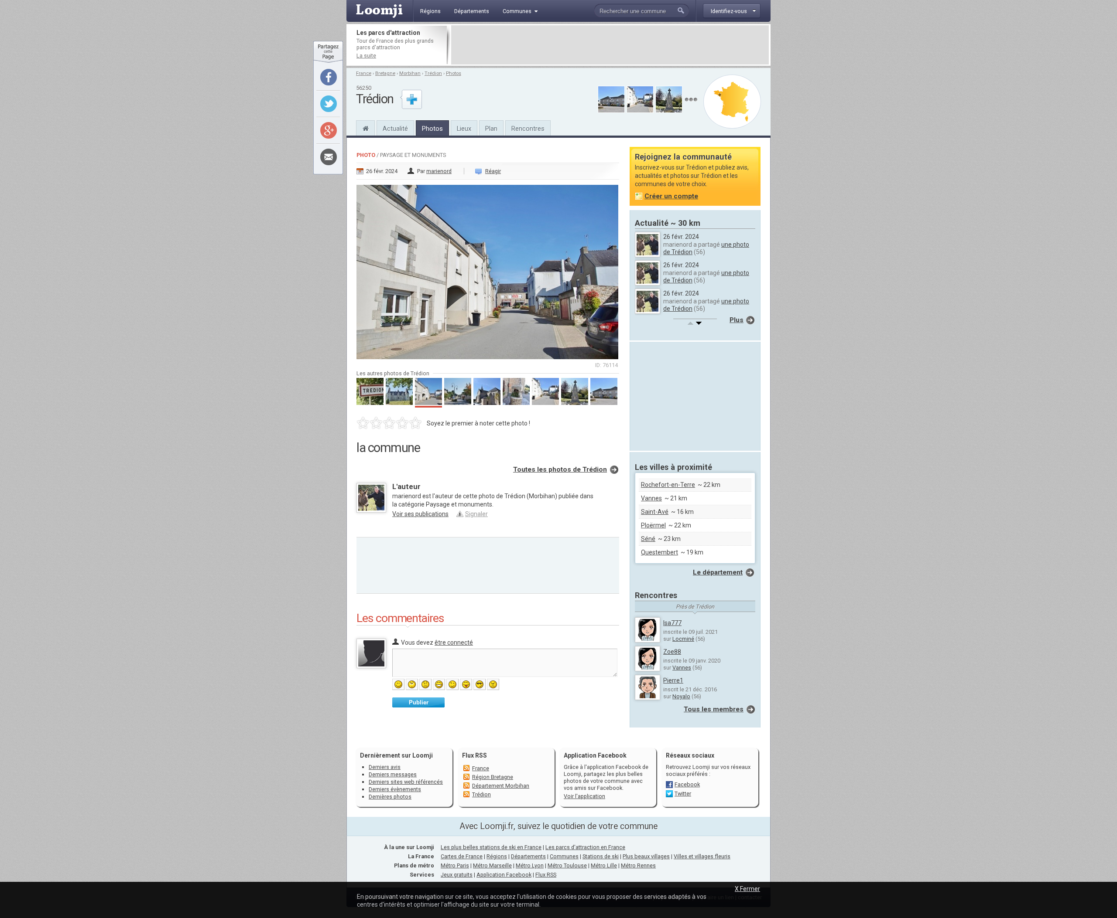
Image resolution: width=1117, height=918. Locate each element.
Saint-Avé (654, 511)
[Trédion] (365, 127)
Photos (453, 73)
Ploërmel (653, 525)
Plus (737, 320)
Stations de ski (600, 856)
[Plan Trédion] (732, 102)
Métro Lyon (530, 865)
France (363, 73)
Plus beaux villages (646, 856)
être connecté (454, 642)
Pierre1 (673, 680)
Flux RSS (474, 755)
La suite (366, 55)
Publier (418, 702)
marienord (439, 171)
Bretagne (385, 73)
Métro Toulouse (567, 865)
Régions (497, 856)
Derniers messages (393, 774)
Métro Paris (455, 865)
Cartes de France (462, 856)
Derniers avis (385, 767)
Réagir (493, 171)
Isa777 (672, 622)
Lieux (464, 129)
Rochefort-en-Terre (668, 484)
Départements (528, 856)
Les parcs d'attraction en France (585, 847)
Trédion (433, 73)
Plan (491, 129)
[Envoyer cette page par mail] (328, 157)
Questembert (659, 552)
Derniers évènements (395, 789)
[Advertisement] (610, 45)
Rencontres (528, 129)
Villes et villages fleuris (702, 856)
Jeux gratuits (457, 874)
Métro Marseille (492, 865)
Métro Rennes (638, 865)
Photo (365, 155)
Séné (648, 538)
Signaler (476, 513)
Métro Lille (604, 865)
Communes (564, 856)
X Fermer (747, 888)
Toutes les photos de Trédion (560, 469)
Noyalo (681, 696)
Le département (718, 572)
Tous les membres (714, 709)
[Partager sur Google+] (328, 130)
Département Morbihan (500, 785)
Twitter (683, 793)
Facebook (687, 784)
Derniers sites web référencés (406, 782)
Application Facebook (503, 874)
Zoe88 (672, 651)
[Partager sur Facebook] (328, 77)
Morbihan (410, 73)
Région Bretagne (492, 777)
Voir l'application (584, 796)
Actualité (395, 129)
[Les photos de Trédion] (691, 100)
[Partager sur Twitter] (328, 103)
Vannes (651, 498)
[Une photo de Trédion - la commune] (487, 269)
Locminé (683, 639)
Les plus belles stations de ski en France (491, 847)
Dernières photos (390, 796)
